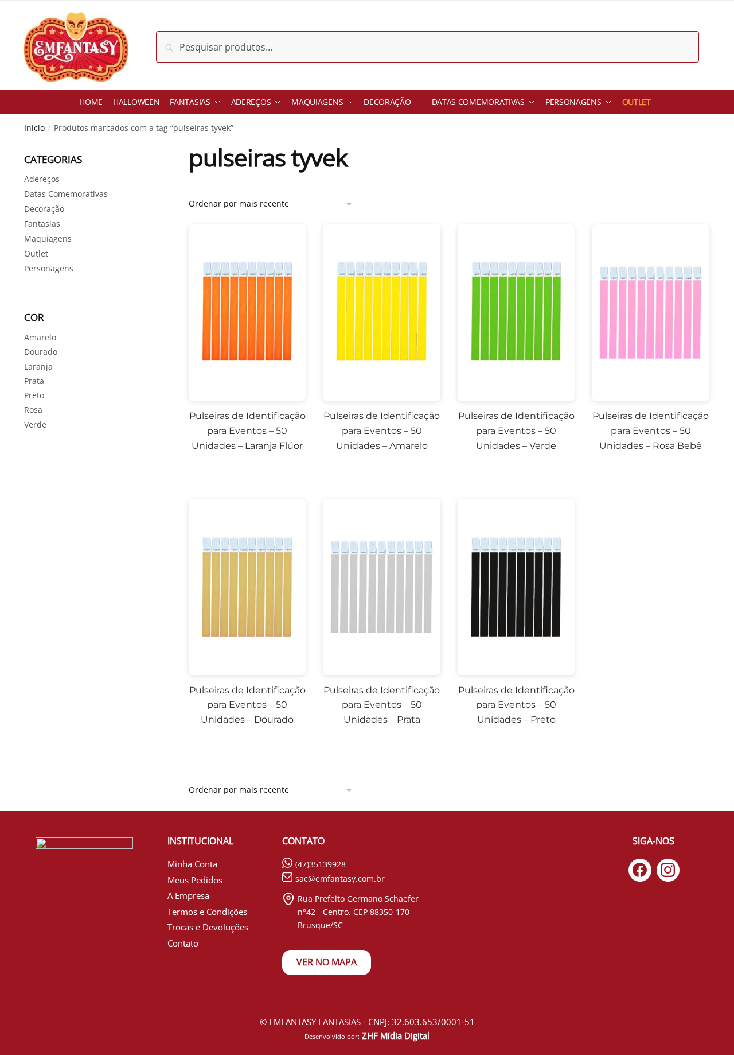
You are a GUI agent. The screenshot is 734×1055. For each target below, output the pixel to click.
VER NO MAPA (326, 962)
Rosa (33, 409)
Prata (34, 380)
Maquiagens (48, 238)
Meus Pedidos (194, 880)
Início (34, 127)
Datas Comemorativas (66, 193)
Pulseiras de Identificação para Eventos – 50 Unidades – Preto (516, 705)
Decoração (44, 208)
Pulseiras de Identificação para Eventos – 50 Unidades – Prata (381, 705)
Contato (182, 943)
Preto (34, 395)
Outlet (36, 253)
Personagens (48, 268)
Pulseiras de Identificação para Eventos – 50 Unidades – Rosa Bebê (650, 430)
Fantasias (42, 223)
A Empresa (188, 895)
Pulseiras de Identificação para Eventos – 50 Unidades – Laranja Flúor (247, 430)
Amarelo (40, 337)
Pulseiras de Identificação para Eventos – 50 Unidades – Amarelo (381, 430)
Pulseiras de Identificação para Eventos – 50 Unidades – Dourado (247, 705)
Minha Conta (192, 864)
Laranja (38, 366)
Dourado (40, 351)
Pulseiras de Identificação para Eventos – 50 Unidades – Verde (516, 430)
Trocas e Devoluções (207, 927)
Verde (35, 424)
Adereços (42, 178)
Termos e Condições (207, 911)
